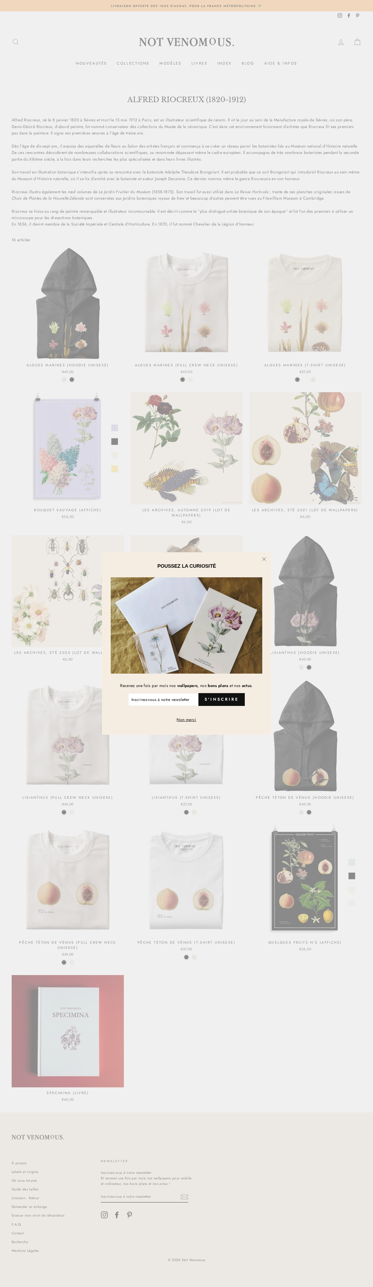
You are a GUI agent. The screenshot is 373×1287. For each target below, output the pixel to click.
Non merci (186, 720)
